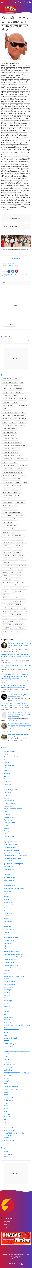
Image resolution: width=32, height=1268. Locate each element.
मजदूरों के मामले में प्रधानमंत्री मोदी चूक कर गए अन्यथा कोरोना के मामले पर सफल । (19, 726)
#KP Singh (18, 274)
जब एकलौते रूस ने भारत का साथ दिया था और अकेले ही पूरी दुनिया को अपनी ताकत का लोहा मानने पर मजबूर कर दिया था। (15, 677)
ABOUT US (7, 1157)
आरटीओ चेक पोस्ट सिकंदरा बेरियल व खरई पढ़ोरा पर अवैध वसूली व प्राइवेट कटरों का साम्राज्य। (19, 715)
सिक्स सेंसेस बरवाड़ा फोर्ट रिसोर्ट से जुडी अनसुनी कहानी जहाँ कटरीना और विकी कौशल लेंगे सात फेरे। (15, 657)
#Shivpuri (4, 276)
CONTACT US (8, 1154)
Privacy (6, 1224)
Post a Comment (8, 268)
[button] (8, 271)
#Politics (24, 274)
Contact (6, 1227)
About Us (7, 1222)
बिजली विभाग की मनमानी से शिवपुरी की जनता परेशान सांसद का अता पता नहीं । (19, 645)
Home (6, 1151)
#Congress (10, 274)
